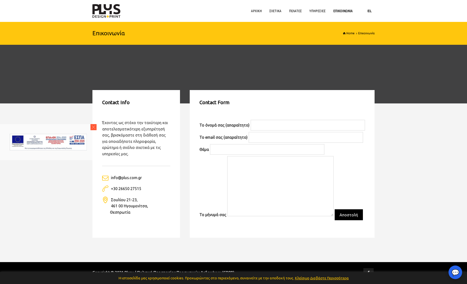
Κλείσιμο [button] (302, 278)
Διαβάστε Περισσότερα (329, 278)
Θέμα (204, 149)
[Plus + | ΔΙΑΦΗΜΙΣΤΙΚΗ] (106, 10)
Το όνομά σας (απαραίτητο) (225, 125)
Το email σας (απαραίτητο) (224, 137)
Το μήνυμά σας (213, 215)
